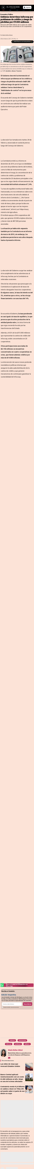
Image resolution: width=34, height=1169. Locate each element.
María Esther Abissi (7, 35)
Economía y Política (6, 14)
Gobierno (12, 1040)
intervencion (22, 1040)
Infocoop (8, 1044)
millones (27, 1044)
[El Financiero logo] (13, 7)
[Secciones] (3, 7)
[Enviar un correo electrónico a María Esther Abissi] (9, 1058)
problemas (18, 1044)
